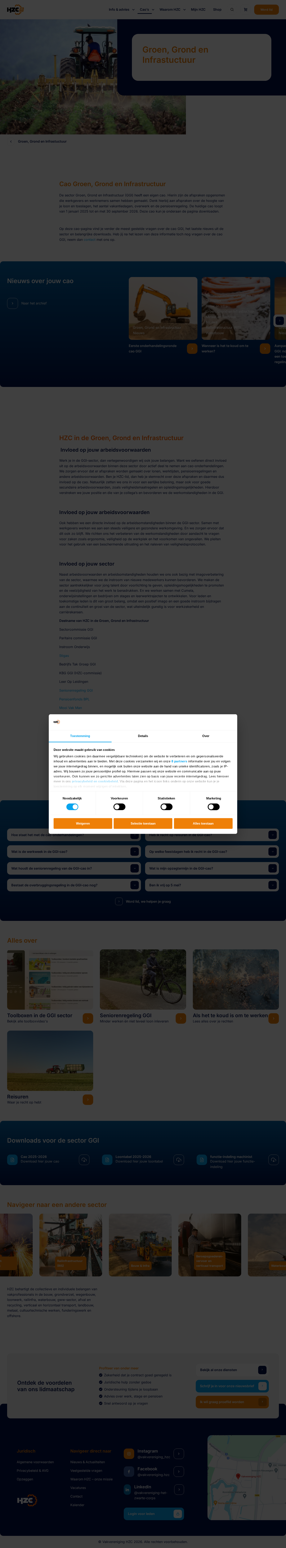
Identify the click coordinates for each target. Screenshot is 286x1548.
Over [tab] (205, 736)
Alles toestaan (203, 823)
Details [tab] (143, 736)
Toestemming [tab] (80, 736)
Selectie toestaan (143, 823)
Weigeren (83, 823)
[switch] (119, 806)
